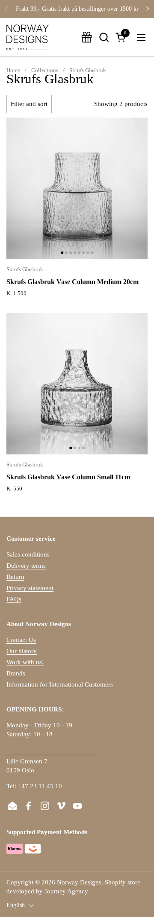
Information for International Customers (59, 684)
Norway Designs (79, 882)
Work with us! (25, 662)
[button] (103, 37)
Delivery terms (26, 565)
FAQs (13, 599)
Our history (21, 651)
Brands (15, 673)
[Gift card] (86, 37)
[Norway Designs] (27, 37)
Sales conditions (28, 554)
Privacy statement (29, 587)
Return (15, 576)
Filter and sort (29, 103)
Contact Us (21, 639)
